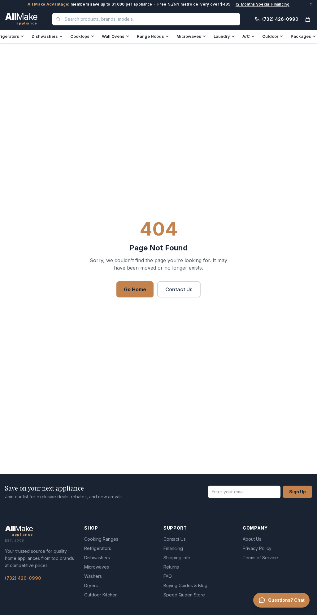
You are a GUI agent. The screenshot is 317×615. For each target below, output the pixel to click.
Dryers (91, 585)
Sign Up (297, 491)
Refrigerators (97, 548)
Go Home (135, 289)
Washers (93, 576)
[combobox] (146, 19)
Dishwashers (45, 36)
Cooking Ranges (101, 539)
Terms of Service (260, 557)
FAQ (167, 576)
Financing (173, 548)
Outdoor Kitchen (101, 594)
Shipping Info (176, 557)
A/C (246, 36)
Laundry (222, 36)
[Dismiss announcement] (311, 4)
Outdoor (270, 36)
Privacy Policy (257, 548)
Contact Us (179, 289)
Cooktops (79, 36)
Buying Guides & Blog (185, 585)
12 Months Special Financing (262, 4)
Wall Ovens (113, 36)
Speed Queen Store (184, 594)
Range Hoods (150, 36)
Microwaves (188, 36)
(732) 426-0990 (23, 578)
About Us (252, 539)
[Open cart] (307, 19)
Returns (171, 567)
